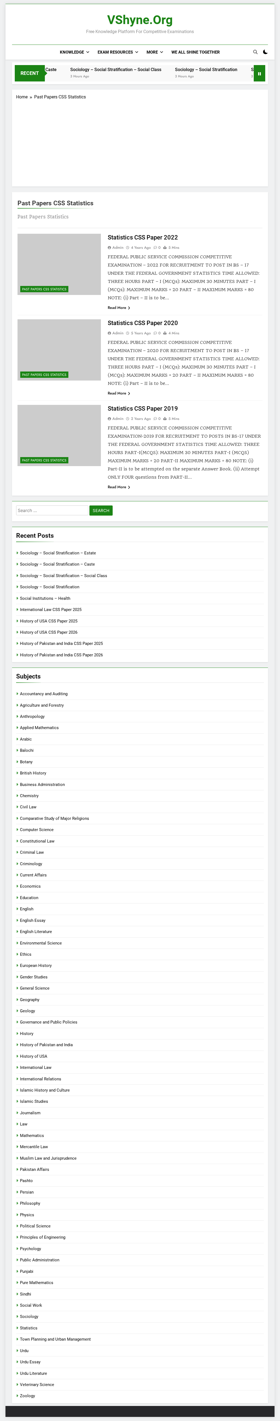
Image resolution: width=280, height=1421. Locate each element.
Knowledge (72, 52)
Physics (27, 1214)
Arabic (26, 739)
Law (23, 1124)
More (152, 52)
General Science (34, 988)
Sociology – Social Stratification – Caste (57, 564)
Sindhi (25, 1294)
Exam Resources (115, 52)
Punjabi (26, 1271)
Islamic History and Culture (45, 1090)
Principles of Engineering (42, 1237)
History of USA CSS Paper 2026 (48, 632)
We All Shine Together (195, 52)
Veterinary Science (37, 1384)
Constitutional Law (37, 841)
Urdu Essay (30, 1361)
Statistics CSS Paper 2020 (143, 323)
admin (118, 247)
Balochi (27, 750)
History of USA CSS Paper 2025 (48, 621)
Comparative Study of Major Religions (54, 818)
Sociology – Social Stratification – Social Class (101, 69)
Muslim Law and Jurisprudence (48, 1158)
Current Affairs (33, 875)
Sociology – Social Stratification (191, 69)
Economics (30, 886)
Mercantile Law (34, 1146)
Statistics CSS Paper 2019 (143, 408)
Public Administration (39, 1260)
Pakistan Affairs (34, 1169)
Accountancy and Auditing (44, 693)
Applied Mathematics (39, 727)
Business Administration (42, 784)
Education (29, 897)
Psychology (30, 1248)
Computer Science (37, 829)
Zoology (27, 1395)
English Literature (36, 931)
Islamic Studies (34, 1101)
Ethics (25, 954)
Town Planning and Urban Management (55, 1339)
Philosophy (30, 1203)
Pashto (26, 1180)
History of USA (33, 1056)
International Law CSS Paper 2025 (50, 609)
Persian (27, 1192)
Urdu (24, 1350)
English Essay (32, 920)
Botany (26, 761)
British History (33, 773)
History (26, 1033)
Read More (117, 307)
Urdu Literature (33, 1373)
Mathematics (32, 1135)
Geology (27, 1010)
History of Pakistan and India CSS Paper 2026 (61, 655)
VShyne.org (140, 20)
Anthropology (32, 716)
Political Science (35, 1226)
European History (36, 965)
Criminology (31, 863)
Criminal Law (32, 852)
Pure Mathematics (36, 1282)
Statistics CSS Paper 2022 (143, 237)
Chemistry (29, 795)
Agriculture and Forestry (42, 705)
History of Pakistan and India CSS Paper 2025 (61, 643)
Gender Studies (34, 977)
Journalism (30, 1112)
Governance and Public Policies (48, 1022)
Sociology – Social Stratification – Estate (58, 553)
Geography (29, 999)
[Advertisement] (140, 141)
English (26, 909)
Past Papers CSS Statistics (44, 289)
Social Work (31, 1305)
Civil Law (28, 807)
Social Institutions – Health (45, 598)
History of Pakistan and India (46, 1044)
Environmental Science (41, 943)
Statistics (28, 1328)
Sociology (29, 1316)
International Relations (40, 1079)
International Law (35, 1067)
